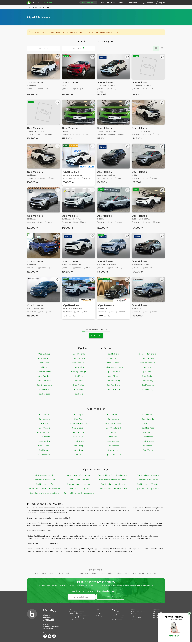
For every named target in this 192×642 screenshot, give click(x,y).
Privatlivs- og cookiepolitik (79, 616)
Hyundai (65, 573)
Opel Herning (79, 358)
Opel (40, 7)
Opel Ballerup (44, 354)
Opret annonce (88, 2)
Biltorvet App (157, 612)
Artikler (121, 3)
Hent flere (96, 336)
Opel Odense (148, 372)
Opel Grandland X (79, 432)
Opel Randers (44, 376)
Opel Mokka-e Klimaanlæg (79, 484)
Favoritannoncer (118, 616)
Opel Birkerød (79, 354)
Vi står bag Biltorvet (76, 612)
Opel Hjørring (148, 358)
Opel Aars (79, 394)
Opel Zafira (79, 455)
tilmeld (110, 597)
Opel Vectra (113, 450)
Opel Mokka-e (147, 441)
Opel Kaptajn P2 (79, 437)
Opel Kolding (79, 367)
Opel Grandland (44, 432)
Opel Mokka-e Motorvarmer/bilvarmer (44, 489)
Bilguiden (134, 616)
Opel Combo (44, 423)
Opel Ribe (78, 376)
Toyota (141, 573)
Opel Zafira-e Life (113, 455)
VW (155, 573)
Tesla (134, 573)
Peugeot (102, 573)
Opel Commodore (113, 423)
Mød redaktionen (75, 614)
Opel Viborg (147, 389)
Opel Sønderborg (44, 385)
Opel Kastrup (44, 367)
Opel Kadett (44, 437)
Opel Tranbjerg (113, 385)
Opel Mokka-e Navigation (79, 489)
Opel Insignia (148, 432)
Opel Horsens (113, 363)
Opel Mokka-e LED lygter (148, 484)
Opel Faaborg (44, 358)
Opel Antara (147, 415)
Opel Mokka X (113, 441)
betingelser (109, 591)
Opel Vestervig (113, 389)
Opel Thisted (78, 385)
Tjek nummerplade (108, 3)
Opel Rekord (113, 446)
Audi (37, 573)
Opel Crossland (79, 428)
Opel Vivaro (148, 450)
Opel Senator (44, 450)
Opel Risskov (147, 376)
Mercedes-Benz (82, 573)
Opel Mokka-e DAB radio (44, 480)
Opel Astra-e (113, 419)
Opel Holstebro (79, 363)
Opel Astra (78, 419)
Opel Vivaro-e (44, 455)
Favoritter (149, 3)
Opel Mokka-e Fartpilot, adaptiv (113, 480)
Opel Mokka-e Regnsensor (148, 489)
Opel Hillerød (113, 358)
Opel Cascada (148, 419)
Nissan (93, 573)
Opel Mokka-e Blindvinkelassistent (113, 475)
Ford (58, 573)
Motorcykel (100, 616)
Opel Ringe (113, 376)
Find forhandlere (75, 620)
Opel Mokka (78, 441)
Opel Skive (79, 381)
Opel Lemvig (147, 367)
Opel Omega (78, 446)
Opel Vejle (78, 389)
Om (70, 610)
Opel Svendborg (113, 381)
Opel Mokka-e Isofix (44, 484)
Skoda (119, 573)
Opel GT (113, 432)
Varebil (98, 614)
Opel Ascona (44, 419)
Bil (36, 7)
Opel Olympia (44, 446)
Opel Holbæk (44, 363)
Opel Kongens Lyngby (113, 367)
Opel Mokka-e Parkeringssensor (113, 489)
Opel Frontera (148, 428)
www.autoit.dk (48, 629)
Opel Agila (78, 415)
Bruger (114, 610)
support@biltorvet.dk (51, 627)
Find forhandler (133, 3)
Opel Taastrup (147, 385)
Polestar (111, 573)
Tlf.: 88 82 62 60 (48, 621)
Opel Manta (148, 437)
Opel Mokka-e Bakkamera (78, 475)
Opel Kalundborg (147, 363)
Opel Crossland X (113, 428)
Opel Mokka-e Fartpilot (147, 480)
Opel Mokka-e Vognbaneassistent (44, 493)
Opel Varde (44, 389)
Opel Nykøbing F (78, 372)
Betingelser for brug (76, 618)
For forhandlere (136, 620)
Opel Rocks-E (148, 446)
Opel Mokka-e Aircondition (44, 475)
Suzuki (127, 573)
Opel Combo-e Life (78, 423)
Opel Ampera (113, 415)
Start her (174, 636)
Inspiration (157, 610)
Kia (72, 573)
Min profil (115, 612)
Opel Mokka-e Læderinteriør (113, 484)
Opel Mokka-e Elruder (79, 480)
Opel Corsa (148, 423)
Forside (29, 7)
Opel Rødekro (44, 381)
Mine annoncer (117, 618)
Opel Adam (44, 415)
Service (133, 610)
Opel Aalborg (44, 394)
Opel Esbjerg (113, 354)
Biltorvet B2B (136, 618)
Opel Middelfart (44, 372)
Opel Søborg (147, 381)
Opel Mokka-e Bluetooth (148, 475)
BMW (44, 573)
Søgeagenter (116, 614)
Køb (97, 610)
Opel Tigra (78, 450)
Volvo (149, 573)
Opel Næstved (113, 372)
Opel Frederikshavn (147, 354)
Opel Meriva (44, 441)
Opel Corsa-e (44, 428)
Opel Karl (113, 437)
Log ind (162, 3)
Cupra (51, 573)
